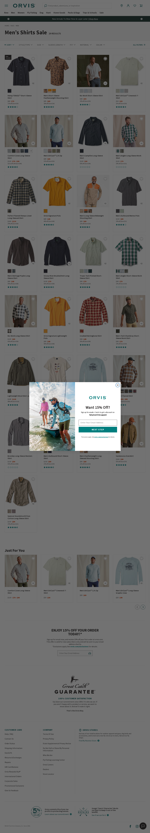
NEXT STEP (98, 429)
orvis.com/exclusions (101, 437)
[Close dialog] (118, 385)
